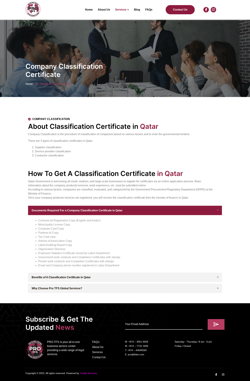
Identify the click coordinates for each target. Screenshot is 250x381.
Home (89, 9)
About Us (104, 9)
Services (120, 9)
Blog (137, 9)
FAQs (148, 9)
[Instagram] (213, 9)
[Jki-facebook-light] (206, 9)
